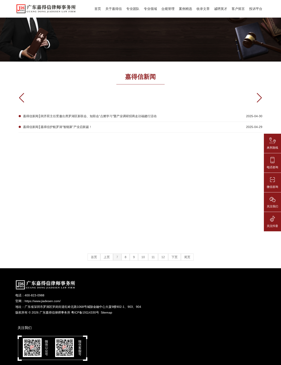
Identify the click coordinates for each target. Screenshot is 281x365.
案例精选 (185, 9)
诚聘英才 (220, 9)
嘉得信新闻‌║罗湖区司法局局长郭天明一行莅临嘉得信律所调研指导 (68, 246)
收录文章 (203, 9)
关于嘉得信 (113, 9)
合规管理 (168, 9)
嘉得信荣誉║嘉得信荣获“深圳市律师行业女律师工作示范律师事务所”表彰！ (74, 181)
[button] (259, 98)
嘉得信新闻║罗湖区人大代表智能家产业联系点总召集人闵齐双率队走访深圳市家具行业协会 (85, 170)
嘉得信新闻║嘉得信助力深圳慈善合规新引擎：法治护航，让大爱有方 (70, 202)
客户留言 (238, 9)
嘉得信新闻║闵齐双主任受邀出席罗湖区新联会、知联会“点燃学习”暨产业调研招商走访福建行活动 (90, 116)
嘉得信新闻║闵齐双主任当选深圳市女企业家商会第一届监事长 (65, 235)
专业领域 (150, 9)
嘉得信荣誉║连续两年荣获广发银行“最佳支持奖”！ (57, 192)
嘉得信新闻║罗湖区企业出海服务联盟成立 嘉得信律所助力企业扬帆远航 (72, 256)
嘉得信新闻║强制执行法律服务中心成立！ (52, 224)
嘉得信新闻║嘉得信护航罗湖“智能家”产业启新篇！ (57, 127)
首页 (97, 9)
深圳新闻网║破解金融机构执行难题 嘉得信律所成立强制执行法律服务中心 (73, 213)
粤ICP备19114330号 (85, 312)
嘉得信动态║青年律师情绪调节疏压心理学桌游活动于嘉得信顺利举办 (70, 159)
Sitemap (106, 312)
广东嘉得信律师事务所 (55, 312)
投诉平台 (255, 9)
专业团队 (132, 9)
